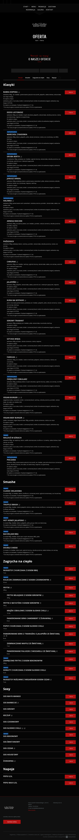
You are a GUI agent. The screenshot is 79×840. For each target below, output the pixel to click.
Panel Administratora (70, 834)
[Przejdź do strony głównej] (39, 24)
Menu (33, 7)
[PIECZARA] (4, 458)
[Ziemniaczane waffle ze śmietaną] (4, 643)
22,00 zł (70, 603)
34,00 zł (70, 133)
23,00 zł (70, 569)
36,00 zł (70, 92)
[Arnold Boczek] (4, 221)
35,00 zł (70, 300)
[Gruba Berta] (4, 155)
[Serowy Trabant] (4, 321)
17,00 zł (70, 595)
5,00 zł (71, 696)
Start (25, 7)
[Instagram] (9, 2)
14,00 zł (70, 776)
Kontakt (49, 10)
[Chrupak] (4, 262)
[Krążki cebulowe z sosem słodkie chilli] (4, 611)
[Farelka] (4, 357)
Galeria (40, 10)
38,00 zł (70, 199)
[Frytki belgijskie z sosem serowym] (4, 595)
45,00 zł (70, 458)
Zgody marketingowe (45, 834)
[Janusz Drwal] (4, 177)
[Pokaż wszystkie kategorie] (59, 78)
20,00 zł (70, 578)
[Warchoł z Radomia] (4, 133)
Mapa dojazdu (31, 810)
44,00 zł (70, 436)
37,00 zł (70, 112)
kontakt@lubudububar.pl (38, 808)
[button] (19, 92)
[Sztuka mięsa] (4, 339)
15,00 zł (70, 588)
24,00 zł (70, 618)
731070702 (35, 806)
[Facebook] (5, 2)
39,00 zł (70, 177)
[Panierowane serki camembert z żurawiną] (4, 618)
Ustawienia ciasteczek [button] (34, 834)
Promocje (42, 7)
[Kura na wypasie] (4, 300)
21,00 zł (70, 659)
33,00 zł (70, 282)
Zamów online (12, 822)
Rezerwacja (30, 10)
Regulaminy (13, 834)
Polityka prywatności (22, 834)
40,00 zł (70, 155)
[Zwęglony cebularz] (4, 377)
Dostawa (52, 7)
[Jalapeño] (4, 282)
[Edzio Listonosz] (4, 112)
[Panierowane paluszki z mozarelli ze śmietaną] (4, 651)
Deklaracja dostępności (58, 834)
